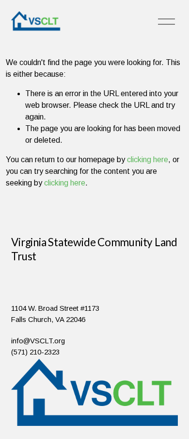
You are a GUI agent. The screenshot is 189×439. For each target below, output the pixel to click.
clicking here (147, 159)
